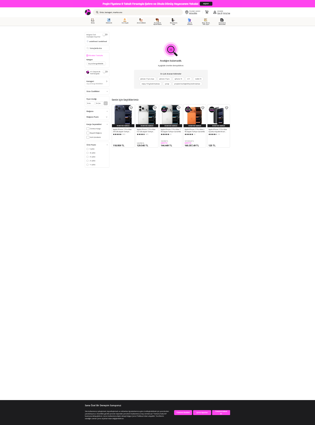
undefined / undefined (98, 41)
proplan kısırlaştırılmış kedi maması (187, 84)
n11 (188, 79)
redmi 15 (198, 79)
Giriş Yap (226, 13)
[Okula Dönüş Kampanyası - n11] (157, 3)
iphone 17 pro (164, 79)
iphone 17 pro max (147, 79)
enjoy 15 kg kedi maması (151, 84)
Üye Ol (219, 13)
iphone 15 (178, 79)
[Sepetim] (207, 12)
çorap (167, 84)
